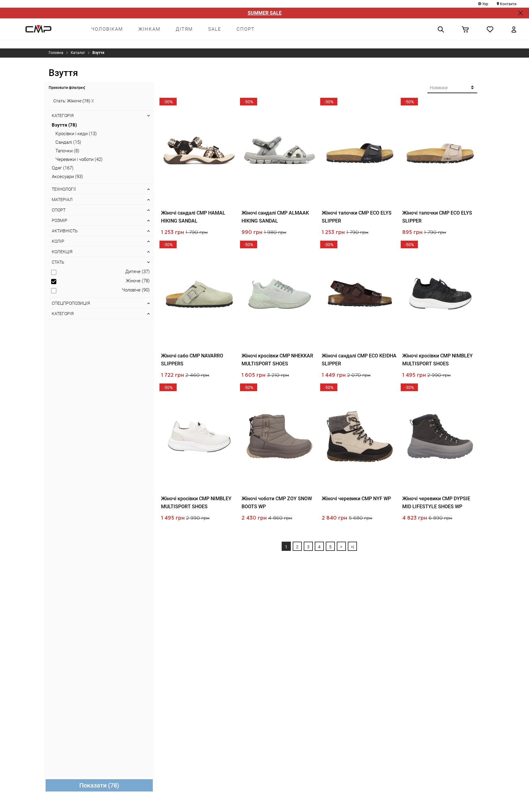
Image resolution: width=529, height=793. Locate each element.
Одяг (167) (62, 168)
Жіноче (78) (138, 281)
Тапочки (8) (67, 151)
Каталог (78, 53)
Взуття (98, 53)
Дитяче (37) (137, 271)
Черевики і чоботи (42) (79, 159)
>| (352, 546)
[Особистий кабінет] (514, 29)
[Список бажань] (490, 29)
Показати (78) (99, 785)
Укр (485, 4)
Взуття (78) (64, 125)
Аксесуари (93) (67, 176)
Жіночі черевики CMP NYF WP (356, 498)
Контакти (508, 4)
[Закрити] (520, 13)
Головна (56, 53)
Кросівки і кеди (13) (76, 133)
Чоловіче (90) (136, 290)
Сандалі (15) (68, 142)
